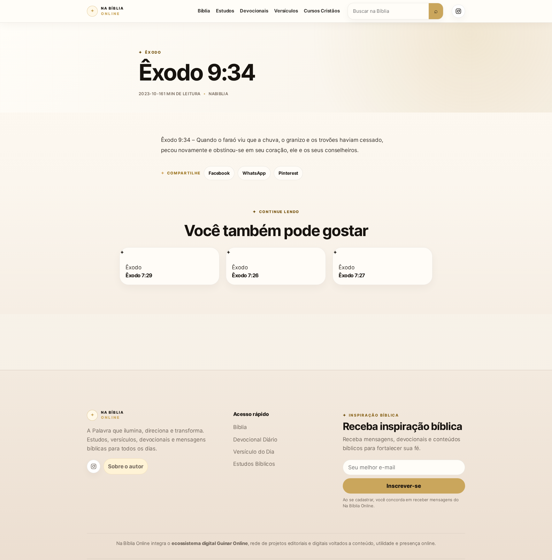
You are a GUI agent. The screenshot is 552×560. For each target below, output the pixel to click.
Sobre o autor (125, 466)
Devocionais (254, 11)
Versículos (286, 11)
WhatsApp (254, 173)
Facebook (219, 173)
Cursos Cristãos (322, 11)
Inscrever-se (404, 485)
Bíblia (204, 11)
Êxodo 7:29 (139, 275)
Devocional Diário (255, 439)
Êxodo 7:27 (352, 275)
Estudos (225, 11)
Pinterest (288, 173)
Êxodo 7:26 (245, 275)
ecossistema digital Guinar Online (210, 543)
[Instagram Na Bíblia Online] (458, 11)
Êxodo (153, 52)
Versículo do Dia (253, 451)
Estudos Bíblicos (254, 463)
